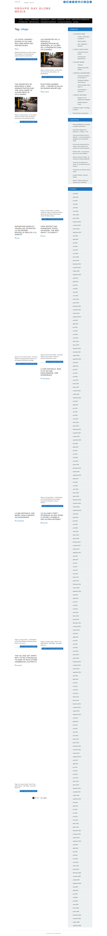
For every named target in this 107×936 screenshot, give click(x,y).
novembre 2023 (77, 309)
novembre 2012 (77, 749)
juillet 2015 (75, 637)
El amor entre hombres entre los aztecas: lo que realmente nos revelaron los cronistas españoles (81, 146)
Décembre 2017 (77, 542)
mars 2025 (75, 253)
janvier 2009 (76, 911)
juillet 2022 (75, 366)
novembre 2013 (77, 707)
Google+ (70, 2)
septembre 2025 (77, 232)
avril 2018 (75, 528)
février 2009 (76, 908)
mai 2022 (75, 373)
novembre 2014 (77, 665)
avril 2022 (75, 376)
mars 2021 (75, 418)
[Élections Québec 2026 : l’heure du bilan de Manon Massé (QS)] (52, 91)
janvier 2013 (76, 742)
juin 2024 (75, 285)
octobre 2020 (76, 436)
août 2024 (75, 278)
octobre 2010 (76, 837)
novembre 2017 (77, 545)
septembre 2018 (77, 510)
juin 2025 (75, 243)
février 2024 (76, 299)
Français (26, 2)
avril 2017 (75, 570)
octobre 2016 (76, 587)
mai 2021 (75, 411)
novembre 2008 (77, 918)
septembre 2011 (77, 799)
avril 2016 (75, 609)
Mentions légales (34, 22)
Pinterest (73, 2)
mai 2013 (75, 728)
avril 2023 (75, 334)
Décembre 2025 (77, 221)
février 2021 (76, 422)
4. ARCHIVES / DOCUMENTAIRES (81, 73)
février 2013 (76, 739)
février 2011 (76, 823)
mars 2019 (75, 489)
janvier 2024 (76, 302)
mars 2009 (75, 904)
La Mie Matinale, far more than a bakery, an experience (25, 515)
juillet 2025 (75, 239)
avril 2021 (75, 415)
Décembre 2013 (77, 704)
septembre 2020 (77, 440)
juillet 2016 (75, 598)
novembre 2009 (77, 876)
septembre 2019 (77, 475)
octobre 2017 (76, 549)
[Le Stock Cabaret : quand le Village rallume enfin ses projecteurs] (26, 49)
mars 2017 (75, 573)
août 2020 (75, 443)
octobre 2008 (76, 922)
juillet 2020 (75, 447)
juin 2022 (75, 369)
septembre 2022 (77, 359)
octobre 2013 (76, 711)
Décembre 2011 (77, 788)
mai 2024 (75, 288)
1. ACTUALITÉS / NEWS (79, 34)
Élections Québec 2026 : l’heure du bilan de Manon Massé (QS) (52, 86)
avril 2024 (75, 292)
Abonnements (35, 19)
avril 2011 (75, 816)
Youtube (79, 2)
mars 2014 (75, 693)
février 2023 (76, 341)
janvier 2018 (76, 538)
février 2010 (76, 865)
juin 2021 (75, 408)
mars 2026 (75, 211)
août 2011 (75, 802)
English (32, 2)
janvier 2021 (76, 426)
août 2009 (75, 887)
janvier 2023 (76, 345)
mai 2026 (75, 204)
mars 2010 (75, 862)
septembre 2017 (77, 552)
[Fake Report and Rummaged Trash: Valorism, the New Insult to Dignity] (52, 236)
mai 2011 (75, 813)
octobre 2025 (76, 228)
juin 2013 (75, 725)
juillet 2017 (75, 559)
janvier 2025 (76, 260)
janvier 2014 (76, 700)
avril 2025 (75, 250)
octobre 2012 (76, 753)
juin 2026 (75, 200)
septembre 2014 (77, 672)
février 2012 (76, 781)
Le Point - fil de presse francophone (26, 59)
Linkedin (76, 2)
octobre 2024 (76, 271)
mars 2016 (75, 612)
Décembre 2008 (77, 915)
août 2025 (75, 235)
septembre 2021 (77, 397)
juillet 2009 (75, 890)
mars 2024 (75, 295)
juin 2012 (75, 767)
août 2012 (75, 760)
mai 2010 (75, 855)
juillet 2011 (75, 806)
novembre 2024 (77, 267)
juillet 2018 (75, 517)
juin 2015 (75, 640)
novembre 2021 (77, 390)
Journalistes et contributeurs (80, 19)
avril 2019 (75, 485)
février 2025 (76, 257)
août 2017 (75, 556)
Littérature (80, 65)
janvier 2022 (76, 387)
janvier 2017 (76, 580)
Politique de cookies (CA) (65, 22)
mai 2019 (75, 482)
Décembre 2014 (77, 661)
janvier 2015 (76, 658)
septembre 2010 (77, 841)
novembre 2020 (77, 433)
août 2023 (75, 320)
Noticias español (82, 41)
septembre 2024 (77, 274)
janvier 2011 (76, 827)
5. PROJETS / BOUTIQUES (79, 95)
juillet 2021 (75, 404)
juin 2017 (75, 563)
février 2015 (76, 654)
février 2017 (76, 577)
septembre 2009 (77, 883)
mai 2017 (75, 566)
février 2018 (76, 535)
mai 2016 (75, 605)
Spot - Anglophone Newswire (28, 121)
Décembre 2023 (77, 306)
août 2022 (75, 362)
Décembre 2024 (77, 264)
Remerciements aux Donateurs (80, 113)
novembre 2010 (77, 834)
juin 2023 (75, 327)
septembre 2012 (77, 756)
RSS (85, 2)
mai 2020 (75, 454)
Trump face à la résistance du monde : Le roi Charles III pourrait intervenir (81, 164)
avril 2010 (75, 858)
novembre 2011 (77, 791)
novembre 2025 (77, 225)
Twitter (67, 2)
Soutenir (75, 22)
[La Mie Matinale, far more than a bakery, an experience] (26, 520)
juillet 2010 (75, 848)
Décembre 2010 (77, 830)
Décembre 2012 (77, 746)
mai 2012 (75, 770)
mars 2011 (75, 820)
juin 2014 (75, 682)
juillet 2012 (75, 763)
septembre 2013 (77, 714)
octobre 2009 (76, 879)
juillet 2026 (75, 197)
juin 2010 (75, 851)
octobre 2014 (76, 668)
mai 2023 (75, 330)
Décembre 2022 (77, 348)
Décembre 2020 (77, 429)
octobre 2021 (76, 394)
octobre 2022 (76, 355)
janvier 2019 (76, 496)
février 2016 (76, 616)
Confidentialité (45, 19)
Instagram (82, 2)
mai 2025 (75, 246)
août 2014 (75, 675)
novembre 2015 (77, 626)
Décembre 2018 (77, 499)
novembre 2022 (77, 352)
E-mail (88, 2)
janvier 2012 (76, 784)
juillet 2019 (75, 478)
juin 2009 (75, 894)
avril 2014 (75, 689)
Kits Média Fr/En (23, 22)
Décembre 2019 (77, 468)
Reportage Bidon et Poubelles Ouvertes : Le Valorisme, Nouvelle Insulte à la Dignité (26, 230)
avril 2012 (75, 774)
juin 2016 (75, 601)
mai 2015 (75, 644)
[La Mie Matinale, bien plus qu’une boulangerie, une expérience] (52, 378)
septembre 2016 (77, 591)
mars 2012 (75, 777)
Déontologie (61, 19)
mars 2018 (75, 531)
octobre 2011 (76, 795)
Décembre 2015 (77, 623)
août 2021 (75, 401)
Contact (53, 19)
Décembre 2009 (77, 872)
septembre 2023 (77, 316)
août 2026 (75, 193)
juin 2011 (75, 809)
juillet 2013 (75, 721)
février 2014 (76, 696)
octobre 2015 (76, 630)
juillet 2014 (75, 679)
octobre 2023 (76, 313)
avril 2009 (75, 901)
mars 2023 (75, 338)
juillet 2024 (75, 281)
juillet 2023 (75, 323)
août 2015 (75, 633)
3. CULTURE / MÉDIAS (78, 62)
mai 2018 (75, 524)
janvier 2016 (76, 619)
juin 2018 (75, 521)
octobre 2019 (76, 471)
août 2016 (75, 594)
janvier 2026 (76, 218)
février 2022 (76, 383)
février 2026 (76, 214)
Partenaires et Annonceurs (48, 22)
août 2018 (75, 513)
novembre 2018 (77, 503)
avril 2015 (75, 647)
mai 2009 (75, 897)
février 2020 (76, 464)
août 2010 (75, 844)
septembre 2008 (77, 925)
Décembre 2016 (77, 584)
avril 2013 (75, 732)
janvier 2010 (76, 869)
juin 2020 (75, 450)
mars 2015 (75, 651)
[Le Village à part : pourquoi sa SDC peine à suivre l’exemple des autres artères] (52, 522)
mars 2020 (75, 461)
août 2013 (75, 718)
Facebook (64, 2)
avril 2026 (75, 207)
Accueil (21, 19)
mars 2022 (75, 380)
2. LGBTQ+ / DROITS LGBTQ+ (80, 49)
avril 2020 (75, 457)
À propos (27, 19)
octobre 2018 (76, 506)
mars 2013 (75, 735)
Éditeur (68, 19)
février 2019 (76, 492)
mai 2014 (75, 686)
